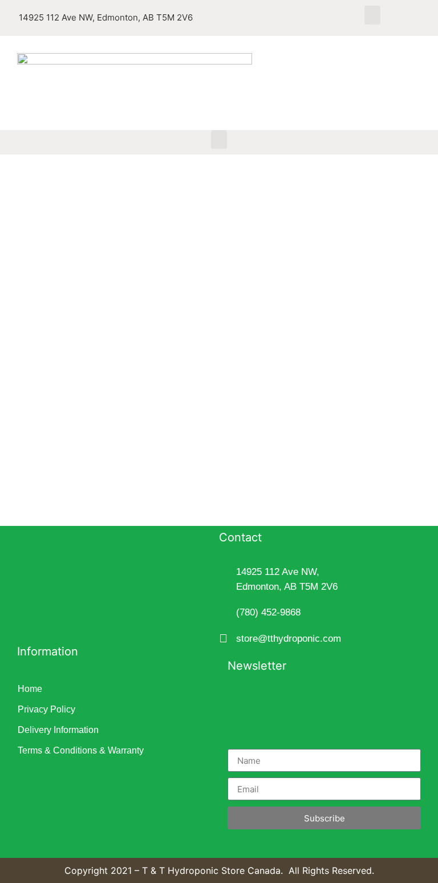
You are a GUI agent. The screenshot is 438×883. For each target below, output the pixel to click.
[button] (372, 15)
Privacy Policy (46, 709)
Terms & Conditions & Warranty (81, 750)
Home (30, 689)
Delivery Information (58, 730)
